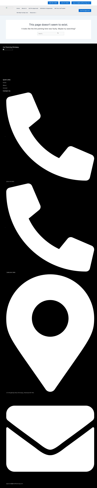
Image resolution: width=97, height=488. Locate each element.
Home (4, 82)
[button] (53, 2)
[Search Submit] (58, 33)
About (4, 85)
